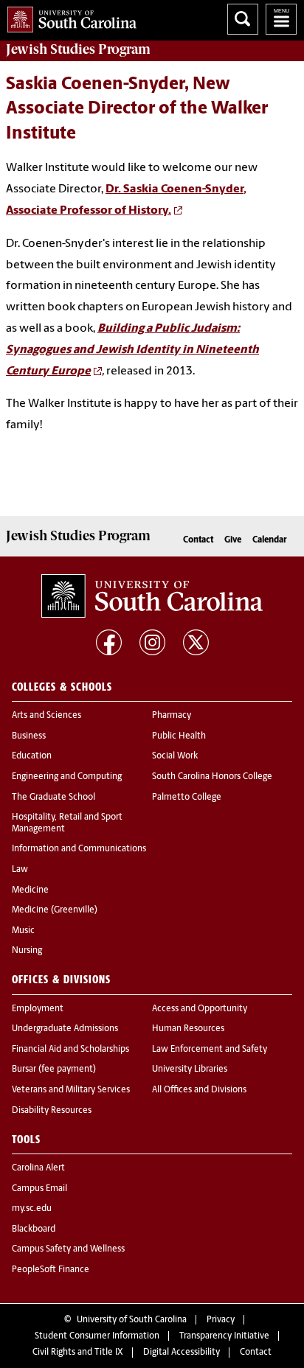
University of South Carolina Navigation (281, 19)
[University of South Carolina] (152, 596)
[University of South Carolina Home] (68, 16)
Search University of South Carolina (242, 19)
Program (78, 49)
